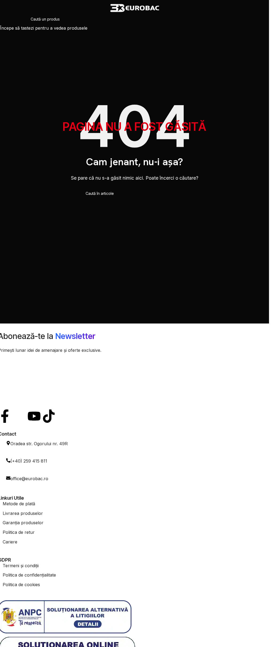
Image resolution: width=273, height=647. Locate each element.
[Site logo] (134, 7)
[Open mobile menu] (6, 8)
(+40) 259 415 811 (28, 461)
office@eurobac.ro (29, 478)
